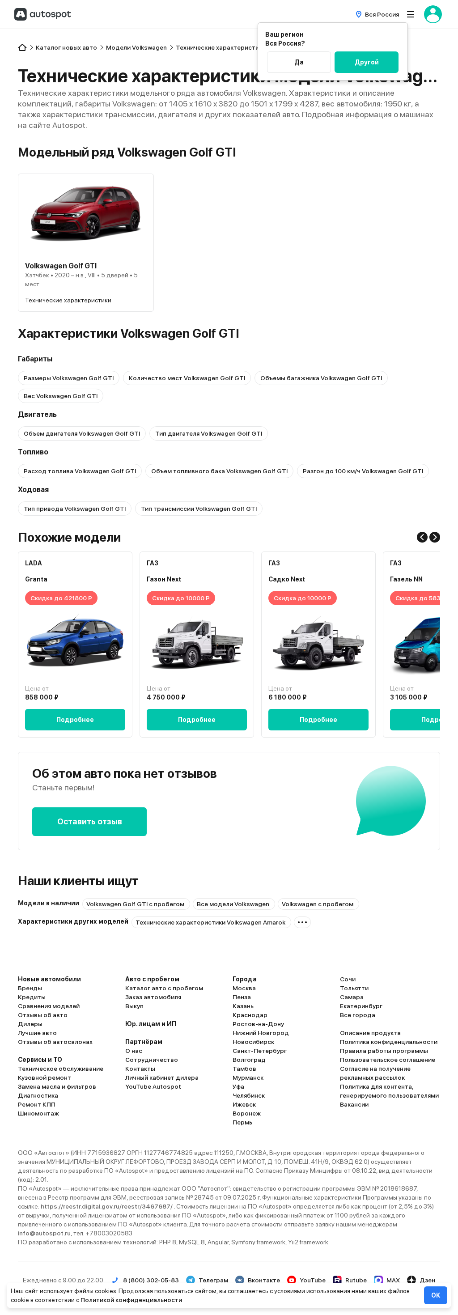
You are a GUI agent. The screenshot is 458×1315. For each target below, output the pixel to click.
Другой (367, 62)
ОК (435, 1295)
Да (299, 62)
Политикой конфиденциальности (131, 1299)
